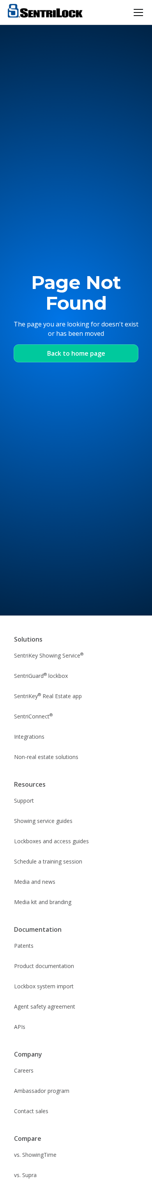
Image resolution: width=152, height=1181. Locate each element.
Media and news (34, 881)
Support (24, 800)
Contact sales (31, 1111)
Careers (24, 1070)
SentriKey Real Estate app (48, 696)
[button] (137, 12)
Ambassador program (41, 1090)
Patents (24, 945)
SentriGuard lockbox (41, 675)
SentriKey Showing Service (48, 655)
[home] (45, 12)
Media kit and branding (42, 902)
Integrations (29, 736)
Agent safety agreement (44, 1006)
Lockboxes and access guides (51, 841)
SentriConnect (33, 716)
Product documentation (44, 966)
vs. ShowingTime (35, 1154)
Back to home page (76, 353)
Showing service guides (43, 821)
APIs (19, 1026)
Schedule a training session (48, 861)
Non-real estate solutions (46, 757)
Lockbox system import (44, 986)
